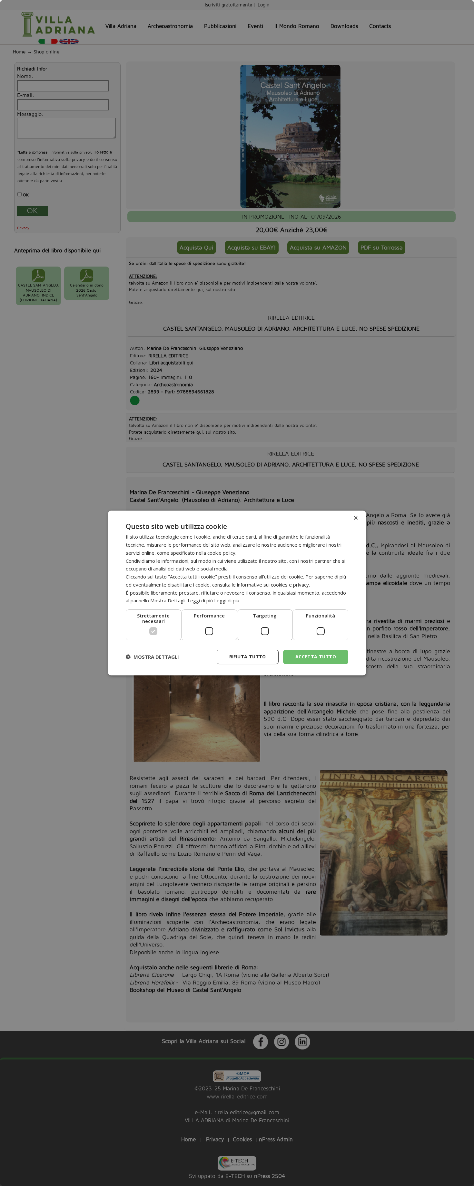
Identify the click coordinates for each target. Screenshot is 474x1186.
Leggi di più (226, 600)
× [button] (355, 518)
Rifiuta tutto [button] (247, 657)
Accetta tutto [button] (315, 657)
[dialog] (237, 593)
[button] (152, 657)
